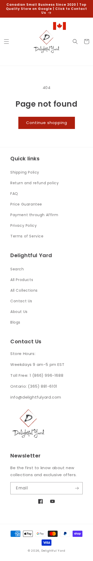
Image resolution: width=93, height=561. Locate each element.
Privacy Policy (23, 225)
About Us (19, 311)
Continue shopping (46, 122)
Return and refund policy (34, 183)
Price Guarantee (26, 204)
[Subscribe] (76, 488)
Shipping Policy (24, 172)
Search (17, 269)
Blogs (15, 322)
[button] (6, 41)
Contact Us (21, 301)
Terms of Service (27, 236)
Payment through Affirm (34, 214)
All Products (21, 279)
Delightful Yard (53, 551)
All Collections (24, 290)
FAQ (14, 193)
